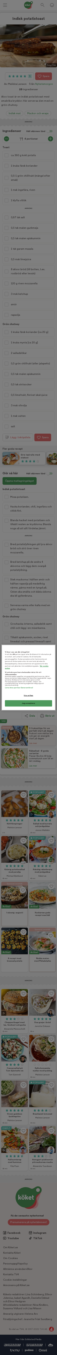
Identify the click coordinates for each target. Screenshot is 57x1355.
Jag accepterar (28, 703)
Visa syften (28, 695)
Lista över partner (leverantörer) (19, 688)
